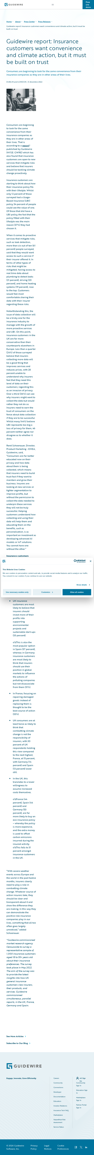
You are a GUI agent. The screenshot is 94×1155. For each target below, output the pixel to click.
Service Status (59, 1127)
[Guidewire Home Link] (24, 1066)
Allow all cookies (77, 592)
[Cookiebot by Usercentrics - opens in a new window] (75, 561)
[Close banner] (90, 561)
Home (9, 21)
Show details (81, 585)
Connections (58, 1087)
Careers (56, 1078)
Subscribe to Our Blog (17, 1043)
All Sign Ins (83, 1078)
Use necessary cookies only (17, 592)
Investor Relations (60, 1106)
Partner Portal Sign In (81, 1106)
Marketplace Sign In (80, 1098)
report (25, 145)
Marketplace (58, 1115)
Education (57, 1101)
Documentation (59, 1096)
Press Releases (44, 21)
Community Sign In (80, 1084)
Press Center (29, 21)
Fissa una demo (88, 5)
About (18, 21)
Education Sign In (81, 1091)
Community (58, 1083)
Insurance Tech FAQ (61, 1110)
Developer (57, 1092)
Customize (45, 592)
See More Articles (15, 1036)
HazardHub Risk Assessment (59, 1121)
